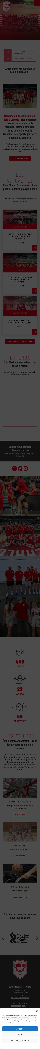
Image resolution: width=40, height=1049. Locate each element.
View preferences (20, 1041)
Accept (20, 1029)
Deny (20, 1035)
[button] (37, 1011)
